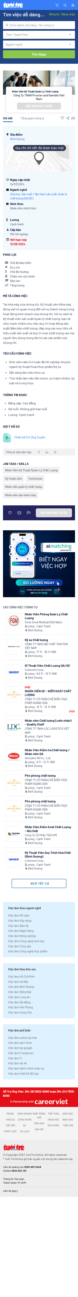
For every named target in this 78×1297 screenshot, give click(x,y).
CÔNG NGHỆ (25, 1119)
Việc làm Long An (19, 997)
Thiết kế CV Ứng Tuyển (29, 437)
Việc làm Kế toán (18, 915)
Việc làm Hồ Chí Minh (21, 976)
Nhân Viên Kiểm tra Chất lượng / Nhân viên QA (47, 752)
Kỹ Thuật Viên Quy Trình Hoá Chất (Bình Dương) (48, 854)
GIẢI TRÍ (39, 1129)
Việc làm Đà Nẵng (19, 1002)
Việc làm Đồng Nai (19, 992)
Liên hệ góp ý (10, 1190)
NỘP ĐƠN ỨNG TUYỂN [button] (39, 106)
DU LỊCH (24, 1131)
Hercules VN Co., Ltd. (38, 758)
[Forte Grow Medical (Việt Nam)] (14, 621)
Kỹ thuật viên (13, 478)
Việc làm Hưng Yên (20, 1012)
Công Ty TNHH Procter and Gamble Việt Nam (39, 97)
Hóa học (15, 194)
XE (24, 1125)
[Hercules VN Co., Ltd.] (14, 757)
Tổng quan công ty (32, 118)
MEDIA (10, 1113)
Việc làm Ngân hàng (20, 930)
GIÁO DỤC (67, 1113)
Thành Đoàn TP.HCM (14, 1182)
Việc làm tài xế (17, 1063)
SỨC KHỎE (53, 1125)
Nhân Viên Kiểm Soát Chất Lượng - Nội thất (48, 828)
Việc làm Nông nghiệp (22, 936)
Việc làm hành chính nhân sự (26, 1068)
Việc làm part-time (20, 1042)
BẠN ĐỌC (68, 1119)
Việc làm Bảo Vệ (18, 925)
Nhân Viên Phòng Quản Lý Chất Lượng (46, 616)
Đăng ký (54, 14)
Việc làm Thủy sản (19, 946)
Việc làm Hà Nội (18, 981)
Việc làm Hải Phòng (20, 1007)
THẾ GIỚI (10, 1125)
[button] (65, 5)
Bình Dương (17, 139)
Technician (35, 478)
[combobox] (39, 25)
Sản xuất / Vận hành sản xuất (39, 194)
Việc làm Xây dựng (19, 920)
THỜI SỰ (10, 1119)
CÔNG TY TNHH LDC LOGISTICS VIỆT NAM (47, 730)
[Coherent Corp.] (14, 672)
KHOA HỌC (53, 1119)
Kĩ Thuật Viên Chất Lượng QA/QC (47, 665)
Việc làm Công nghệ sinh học (26, 941)
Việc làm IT (15, 1058)
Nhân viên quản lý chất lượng (23, 486)
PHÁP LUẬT (10, 1131)
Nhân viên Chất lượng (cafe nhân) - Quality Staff (48, 722)
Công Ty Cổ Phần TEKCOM (41, 835)
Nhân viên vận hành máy (20, 495)
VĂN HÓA (39, 1123)
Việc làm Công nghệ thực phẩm (27, 951)
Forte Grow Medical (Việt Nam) (43, 622)
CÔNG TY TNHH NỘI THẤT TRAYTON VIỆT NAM (46, 646)
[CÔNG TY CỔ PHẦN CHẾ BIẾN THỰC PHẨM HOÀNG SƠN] (14, 694)
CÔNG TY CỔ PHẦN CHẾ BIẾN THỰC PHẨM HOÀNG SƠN (46, 701)
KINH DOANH (24, 1113)
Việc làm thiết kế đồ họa (23, 1073)
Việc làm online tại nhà (22, 1037)
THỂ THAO (53, 1113)
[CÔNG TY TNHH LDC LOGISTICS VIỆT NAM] (14, 727)
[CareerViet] (51, 1101)
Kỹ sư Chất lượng (36, 640)
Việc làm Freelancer (21, 1053)
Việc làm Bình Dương (21, 986)
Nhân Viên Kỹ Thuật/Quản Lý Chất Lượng (31, 470)
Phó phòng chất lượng (40, 775)
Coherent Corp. (34, 670)
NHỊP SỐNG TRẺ (39, 1115)
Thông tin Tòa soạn (13, 1178)
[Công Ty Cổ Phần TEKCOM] (14, 833)
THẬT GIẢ (68, 1125)
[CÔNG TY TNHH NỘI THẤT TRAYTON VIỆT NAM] (14, 646)
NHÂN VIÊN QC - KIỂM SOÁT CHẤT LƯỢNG (48, 693)
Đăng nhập (68, 14)
